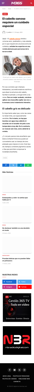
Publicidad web (24, 379)
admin (10, 32)
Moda (5, 14)
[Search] (31, 3)
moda (5, 158)
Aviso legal (7, 376)
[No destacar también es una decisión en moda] (17, 214)
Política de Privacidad (21, 376)
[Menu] (3, 3)
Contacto (17, 381)
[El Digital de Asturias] (17, 3)
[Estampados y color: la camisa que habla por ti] (17, 184)
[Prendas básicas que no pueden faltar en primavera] (17, 245)
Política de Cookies (9, 379)
